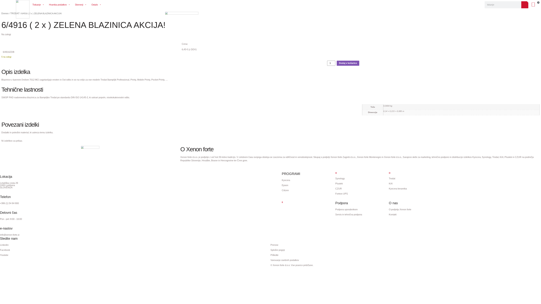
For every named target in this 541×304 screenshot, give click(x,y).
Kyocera (286, 180)
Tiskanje (36, 5)
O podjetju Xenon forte (400, 209)
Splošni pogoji (277, 250)
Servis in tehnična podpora (348, 214)
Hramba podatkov (58, 5)
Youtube (4, 255)
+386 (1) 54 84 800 (9, 203)
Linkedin (4, 245)
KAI (391, 183)
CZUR (338, 188)
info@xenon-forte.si (9, 235)
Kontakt (392, 214)
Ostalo (94, 5)
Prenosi (274, 245)
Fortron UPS (341, 194)
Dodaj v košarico (348, 63)
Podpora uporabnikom (346, 209)
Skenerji (79, 5)
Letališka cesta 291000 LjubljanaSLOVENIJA (9, 185)
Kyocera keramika (398, 188)
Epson (285, 185)
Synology (340, 178)
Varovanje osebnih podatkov (284, 260)
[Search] (524, 4)
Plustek (339, 183)
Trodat (392, 178)
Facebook (5, 250)
